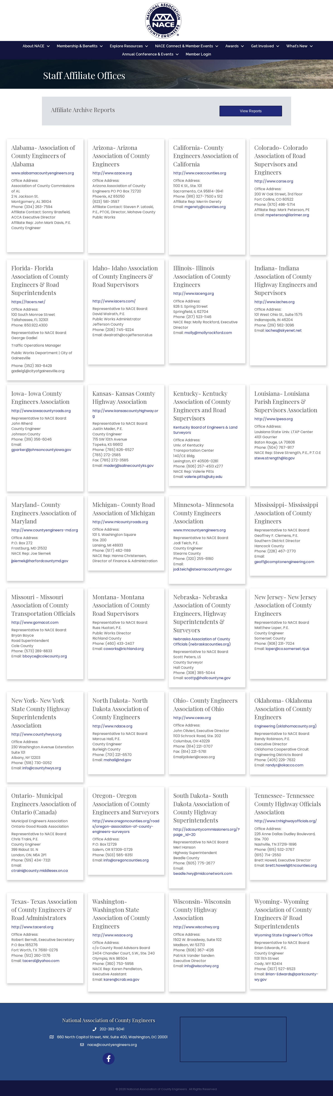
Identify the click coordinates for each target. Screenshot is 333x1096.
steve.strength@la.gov (274, 458)
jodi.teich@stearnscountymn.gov (202, 569)
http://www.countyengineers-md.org (44, 530)
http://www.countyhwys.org (36, 734)
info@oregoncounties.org (126, 860)
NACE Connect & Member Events (184, 46)
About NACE (33, 46)
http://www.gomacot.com (34, 622)
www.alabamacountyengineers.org (42, 173)
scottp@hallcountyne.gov (207, 678)
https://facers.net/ (28, 302)
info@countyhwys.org (41, 768)
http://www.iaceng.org (193, 293)
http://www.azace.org (112, 173)
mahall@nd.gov (117, 760)
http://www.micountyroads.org (120, 522)
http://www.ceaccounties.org (199, 173)
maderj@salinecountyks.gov (129, 465)
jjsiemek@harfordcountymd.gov (39, 561)
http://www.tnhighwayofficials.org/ (285, 821)
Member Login (198, 54)
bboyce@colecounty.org (44, 656)
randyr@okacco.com (284, 765)
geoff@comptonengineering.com (284, 561)
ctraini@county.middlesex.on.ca (39, 870)
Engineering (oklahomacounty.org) (285, 726)
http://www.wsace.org (112, 935)
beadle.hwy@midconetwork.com (202, 873)
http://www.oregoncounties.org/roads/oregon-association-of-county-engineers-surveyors (125, 826)
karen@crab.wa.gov (121, 979)
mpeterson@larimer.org (287, 215)
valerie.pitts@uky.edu (203, 476)
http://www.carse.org (273, 181)
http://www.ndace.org (112, 726)
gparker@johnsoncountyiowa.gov (41, 449)
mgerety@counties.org (205, 206)
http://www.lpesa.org (273, 419)
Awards (232, 46)
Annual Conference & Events (147, 54)
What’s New (296, 46)
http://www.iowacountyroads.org (41, 410)
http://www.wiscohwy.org (196, 927)
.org (49, 927)
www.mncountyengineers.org (199, 530)
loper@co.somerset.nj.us (287, 648)
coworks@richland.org (124, 648)
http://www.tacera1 (28, 927)
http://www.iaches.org (274, 302)
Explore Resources (126, 46)
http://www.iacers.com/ (114, 301)
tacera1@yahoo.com (40, 960)
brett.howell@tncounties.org (291, 865)
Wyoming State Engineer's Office (283, 935)
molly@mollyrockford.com (208, 332)
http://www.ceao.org (192, 717)
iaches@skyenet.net (283, 330)
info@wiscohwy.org (201, 966)
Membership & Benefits (77, 46)
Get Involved (262, 46)
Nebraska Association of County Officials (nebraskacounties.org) (202, 641)
